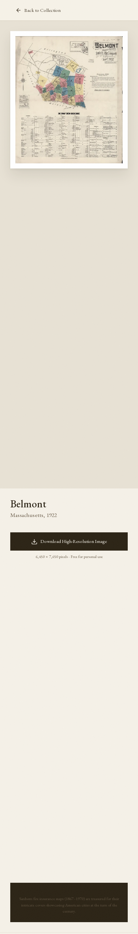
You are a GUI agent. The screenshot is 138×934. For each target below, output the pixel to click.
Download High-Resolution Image (73, 541)
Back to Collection (42, 10)
